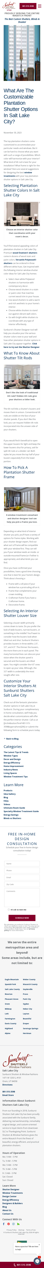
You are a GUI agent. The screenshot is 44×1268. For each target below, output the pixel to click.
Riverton (8, 994)
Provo (25, 994)
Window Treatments (12, 1193)
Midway (8, 1009)
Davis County (10, 1023)
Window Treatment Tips (16, 776)
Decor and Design (12, 759)
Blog (6, 797)
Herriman (27, 1033)
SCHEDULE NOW (22, 918)
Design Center (9, 1196)
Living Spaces (10, 773)
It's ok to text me (18, 910)
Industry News (11, 769)
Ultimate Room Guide (14, 807)
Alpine (7, 1033)
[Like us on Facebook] (3, 1224)
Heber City (27, 1009)
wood (16, 252)
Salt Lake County (12, 989)
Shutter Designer (10, 1189)
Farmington (10, 1018)
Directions (7, 1084)
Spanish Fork (10, 984)
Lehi (7, 1013)
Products (8, 790)
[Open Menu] (40, 6)
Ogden (26, 1004)
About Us (6, 1210)
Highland (9, 1028)
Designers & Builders (12, 1203)
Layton (26, 1013)
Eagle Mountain (12, 979)
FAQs (6, 801)
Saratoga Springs (30, 1028)
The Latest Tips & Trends (16, 752)
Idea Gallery (10, 794)
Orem (7, 1004)
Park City (27, 999)
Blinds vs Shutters (12, 818)
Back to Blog (12, 738)
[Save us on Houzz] (18, 1224)
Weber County (29, 979)
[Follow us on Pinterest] (8, 1224)
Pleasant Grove (11, 999)
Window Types (11, 755)
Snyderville (28, 989)
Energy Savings (11, 814)
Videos (7, 804)
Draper (26, 1023)
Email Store (8, 1095)
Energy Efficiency (12, 762)
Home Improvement (14, 766)
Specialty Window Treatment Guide (21, 811)
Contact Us (7, 1213)
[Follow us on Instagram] (13, 1224)
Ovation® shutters (28, 252)
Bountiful (27, 1018)
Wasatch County (30, 984)
